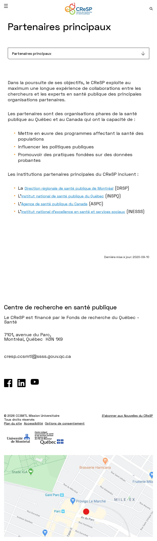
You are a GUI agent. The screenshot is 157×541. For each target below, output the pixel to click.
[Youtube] (35, 383)
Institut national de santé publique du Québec (62, 196)
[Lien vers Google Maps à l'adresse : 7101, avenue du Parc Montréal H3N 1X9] (78, 496)
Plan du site (13, 423)
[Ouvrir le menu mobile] (6, 6)
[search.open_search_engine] (151, 8)
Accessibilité (33, 423)
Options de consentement (65, 423)
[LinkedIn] (21, 383)
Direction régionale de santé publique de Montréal (69, 188)
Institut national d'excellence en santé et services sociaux (73, 211)
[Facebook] (8, 383)
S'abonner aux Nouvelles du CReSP (127, 415)
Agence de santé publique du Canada (54, 204)
